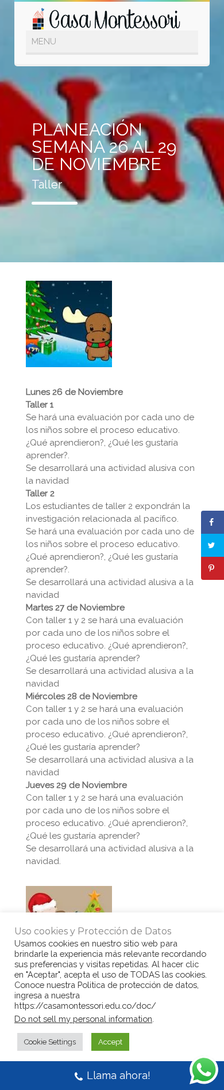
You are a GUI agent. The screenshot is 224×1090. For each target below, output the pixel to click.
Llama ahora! (118, 1075)
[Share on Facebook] (212, 522)
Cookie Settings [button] (50, 1042)
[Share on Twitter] (212, 545)
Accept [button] (110, 1042)
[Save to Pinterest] (212, 568)
